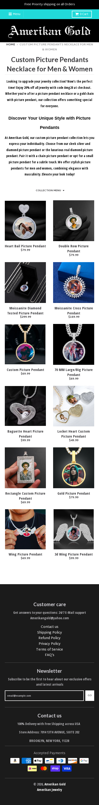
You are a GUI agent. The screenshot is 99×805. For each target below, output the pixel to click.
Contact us (49, 627)
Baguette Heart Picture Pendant (25, 434)
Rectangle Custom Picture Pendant (25, 496)
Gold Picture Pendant (73, 493)
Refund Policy (49, 638)
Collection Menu (48, 190)
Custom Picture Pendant (25, 369)
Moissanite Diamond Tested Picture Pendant (25, 310)
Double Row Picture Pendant (74, 248)
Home (10, 44)
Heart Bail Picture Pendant (25, 246)
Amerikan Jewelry (49, 789)
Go (90, 695)
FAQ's (49, 655)
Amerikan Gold (55, 784)
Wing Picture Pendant (25, 554)
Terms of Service (49, 650)
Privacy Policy (50, 644)
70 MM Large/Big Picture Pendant (74, 372)
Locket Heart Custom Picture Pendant (73, 434)
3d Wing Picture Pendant (74, 554)
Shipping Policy (49, 633)
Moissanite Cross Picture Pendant (74, 310)
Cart (84, 14)
